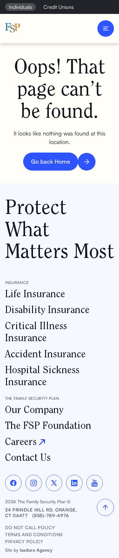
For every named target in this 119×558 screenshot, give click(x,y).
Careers (20, 441)
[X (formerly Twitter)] (54, 483)
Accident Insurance (45, 354)
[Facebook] (13, 483)
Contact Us (27, 457)
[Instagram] (33, 483)
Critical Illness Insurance (36, 331)
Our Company (34, 409)
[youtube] (94, 483)
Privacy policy (24, 541)
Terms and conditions (34, 534)
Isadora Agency (36, 550)
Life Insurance (35, 293)
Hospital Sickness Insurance (42, 375)
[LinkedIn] (74, 483)
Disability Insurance (47, 309)
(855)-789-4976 (50, 515)
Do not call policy (30, 527)
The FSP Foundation (48, 425)
